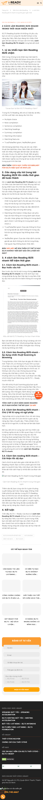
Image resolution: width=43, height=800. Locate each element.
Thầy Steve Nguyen (11, 739)
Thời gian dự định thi (14, 670)
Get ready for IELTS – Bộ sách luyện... (11, 621)
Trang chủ (5, 10)
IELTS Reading (28, 535)
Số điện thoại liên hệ (15, 663)
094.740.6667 (11, 791)
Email (9, 655)
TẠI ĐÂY (32, 405)
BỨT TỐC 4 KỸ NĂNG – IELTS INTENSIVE (19, 724)
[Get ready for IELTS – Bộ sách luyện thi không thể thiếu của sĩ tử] (11, 609)
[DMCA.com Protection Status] (8, 760)
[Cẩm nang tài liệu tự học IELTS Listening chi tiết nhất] (11, 559)
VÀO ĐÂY (10, 248)
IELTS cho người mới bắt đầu (12, 535)
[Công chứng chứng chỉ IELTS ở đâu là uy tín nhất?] (11, 586)
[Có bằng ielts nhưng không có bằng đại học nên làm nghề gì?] (31, 609)
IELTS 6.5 (10, 682)
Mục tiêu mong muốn (14, 676)
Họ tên (9, 648)
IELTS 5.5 (25, 679)
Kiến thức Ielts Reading (20, 10)
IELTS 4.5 (10, 679)
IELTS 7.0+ (26, 682)
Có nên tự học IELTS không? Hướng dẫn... (32, 571)
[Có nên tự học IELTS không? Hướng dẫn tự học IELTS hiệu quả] (31, 559)
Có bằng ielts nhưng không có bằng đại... (32, 621)
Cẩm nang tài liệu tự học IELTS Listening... (11, 571)
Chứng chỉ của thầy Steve (14, 742)
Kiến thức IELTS (8, 539)
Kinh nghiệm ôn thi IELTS (24, 22)
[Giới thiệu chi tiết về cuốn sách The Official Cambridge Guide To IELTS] (31, 586)
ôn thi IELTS (19, 539)
